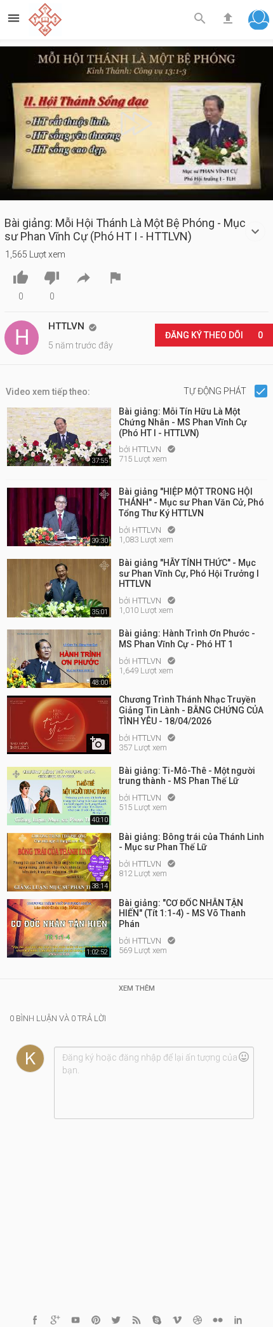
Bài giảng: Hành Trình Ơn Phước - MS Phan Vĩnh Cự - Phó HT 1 (187, 638)
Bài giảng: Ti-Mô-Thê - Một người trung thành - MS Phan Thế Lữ (187, 776)
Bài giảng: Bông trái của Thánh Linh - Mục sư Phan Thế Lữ (191, 842)
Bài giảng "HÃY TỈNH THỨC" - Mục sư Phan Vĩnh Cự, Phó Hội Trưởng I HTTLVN (189, 573)
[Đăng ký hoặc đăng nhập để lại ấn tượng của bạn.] (154, 1082)
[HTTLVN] (21, 337)
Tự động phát (215, 391)
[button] (259, 21)
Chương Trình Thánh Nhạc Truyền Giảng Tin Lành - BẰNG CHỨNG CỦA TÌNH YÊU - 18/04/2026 (191, 710)
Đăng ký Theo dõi (214, 335)
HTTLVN (147, 449)
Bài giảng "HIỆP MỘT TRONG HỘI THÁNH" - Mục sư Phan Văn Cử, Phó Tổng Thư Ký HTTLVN (191, 502)
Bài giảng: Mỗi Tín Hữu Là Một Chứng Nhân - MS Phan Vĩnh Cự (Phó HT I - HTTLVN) (183, 422)
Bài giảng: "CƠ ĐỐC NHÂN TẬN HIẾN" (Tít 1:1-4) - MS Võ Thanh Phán (182, 914)
